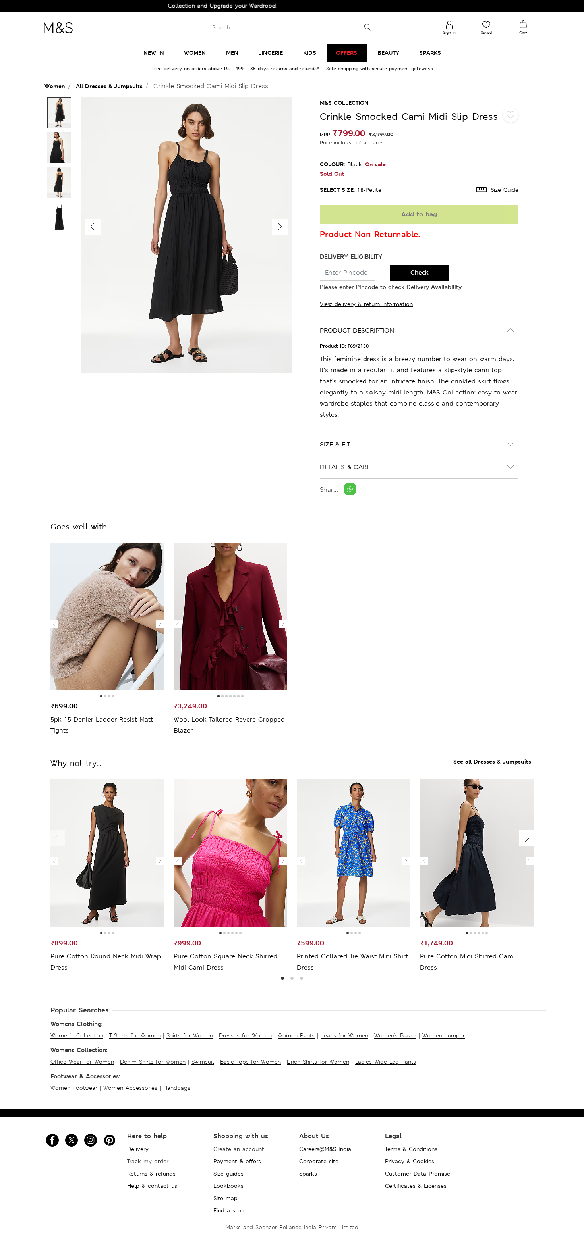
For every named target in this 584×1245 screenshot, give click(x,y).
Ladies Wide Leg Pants (385, 1061)
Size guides (228, 1173)
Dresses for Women (245, 1035)
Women (54, 86)
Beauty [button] (388, 52)
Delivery (138, 1149)
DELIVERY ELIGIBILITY (351, 256)
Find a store (229, 1210)
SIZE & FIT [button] (335, 444)
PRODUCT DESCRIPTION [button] (357, 330)
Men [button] (232, 52)
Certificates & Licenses (416, 1185)
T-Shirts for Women (135, 1035)
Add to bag (419, 214)
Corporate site (318, 1161)
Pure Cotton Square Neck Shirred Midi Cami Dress (225, 962)
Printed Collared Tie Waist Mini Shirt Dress (352, 962)
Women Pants (296, 1035)
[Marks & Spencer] (58, 35)
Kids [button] (309, 52)
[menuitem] (153, 53)
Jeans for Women (344, 1035)
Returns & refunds (151, 1173)
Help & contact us (152, 1185)
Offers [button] (346, 52)
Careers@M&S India (325, 1149)
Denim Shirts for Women (153, 1061)
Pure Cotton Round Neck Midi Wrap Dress (105, 962)
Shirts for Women (189, 1035)
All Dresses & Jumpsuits (109, 86)
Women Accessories (130, 1087)
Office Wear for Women (82, 1061)
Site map (225, 1198)
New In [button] (153, 52)
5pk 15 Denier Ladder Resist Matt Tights (101, 725)
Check (419, 272)
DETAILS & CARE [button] (345, 467)
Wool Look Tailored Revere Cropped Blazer (229, 725)
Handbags (176, 1087)
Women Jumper (443, 1035)
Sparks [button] (430, 52)
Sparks (308, 1173)
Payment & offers (237, 1161)
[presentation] (54, 624)
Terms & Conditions (411, 1149)
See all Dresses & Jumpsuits (492, 761)
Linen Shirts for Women (318, 1061)
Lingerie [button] (270, 52)
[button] (280, 227)
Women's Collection (76, 1035)
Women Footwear (73, 1087)
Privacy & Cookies (409, 1161)
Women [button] (195, 52)
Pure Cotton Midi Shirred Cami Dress (467, 962)
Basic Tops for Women (250, 1061)
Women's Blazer (395, 1035)
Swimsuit (202, 1061)
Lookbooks (228, 1185)
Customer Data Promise (417, 1173)
